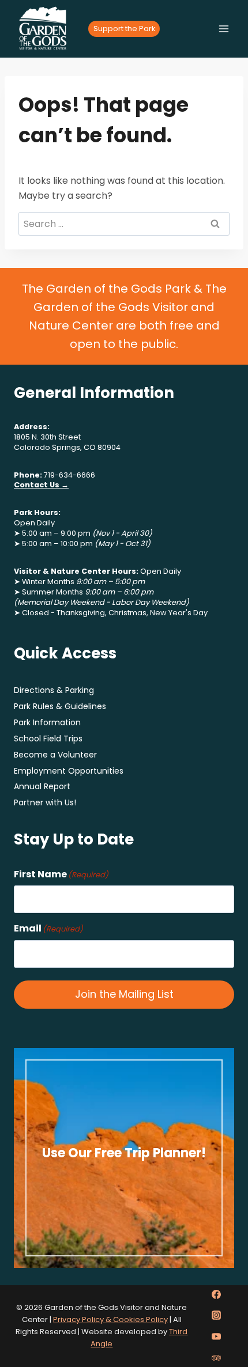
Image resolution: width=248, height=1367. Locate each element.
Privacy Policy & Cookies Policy (110, 1319)
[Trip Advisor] (216, 1358)
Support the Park (124, 28)
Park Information (47, 722)
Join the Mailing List (124, 994)
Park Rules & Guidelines (60, 706)
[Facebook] (216, 1294)
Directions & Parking (54, 690)
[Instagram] (216, 1315)
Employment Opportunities (68, 771)
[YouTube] (216, 1336)
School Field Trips (48, 738)
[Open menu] (223, 28)
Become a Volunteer (55, 754)
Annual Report (42, 786)
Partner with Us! (45, 802)
